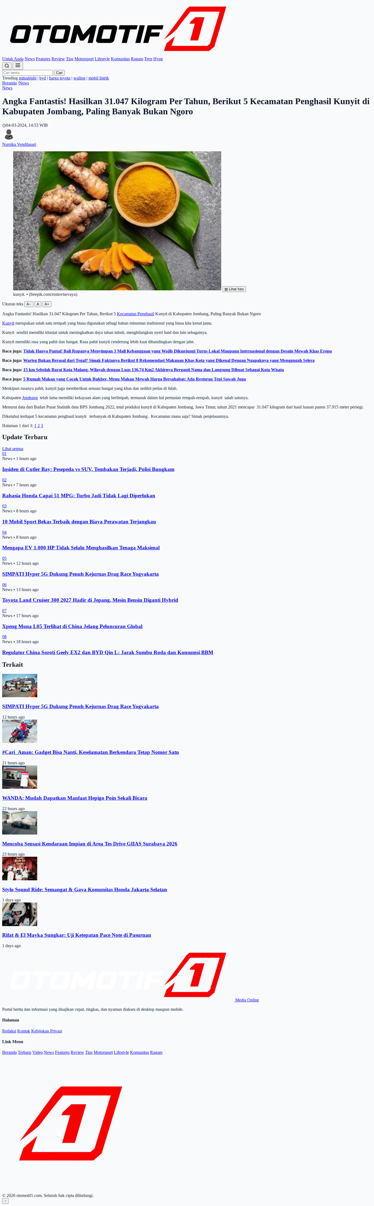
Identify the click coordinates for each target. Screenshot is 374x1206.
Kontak (23, 1031)
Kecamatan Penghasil (135, 313)
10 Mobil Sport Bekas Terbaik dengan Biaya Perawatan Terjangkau (79, 521)
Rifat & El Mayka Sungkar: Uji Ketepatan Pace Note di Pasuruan (76, 935)
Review (58, 58)
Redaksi (9, 1031)
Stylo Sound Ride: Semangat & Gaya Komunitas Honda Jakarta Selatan (84, 889)
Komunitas (120, 58)
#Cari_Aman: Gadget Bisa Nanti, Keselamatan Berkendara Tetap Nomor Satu (90, 752)
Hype (158, 58)
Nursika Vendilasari (19, 144)
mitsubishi (27, 78)
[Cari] (6, 66)
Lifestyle (102, 58)
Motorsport (84, 58)
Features (43, 58)
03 (4, 506)
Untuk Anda (13, 58)
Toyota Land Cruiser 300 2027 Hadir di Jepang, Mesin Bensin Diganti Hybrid (90, 600)
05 (4, 558)
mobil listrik (98, 78)
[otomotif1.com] (118, 54)
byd (42, 78)
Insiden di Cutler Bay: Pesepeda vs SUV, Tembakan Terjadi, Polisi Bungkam (88, 469)
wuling (79, 78)
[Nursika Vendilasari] (8, 139)
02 (4, 480)
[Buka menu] (18, 65)
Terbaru (24, 1052)
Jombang (30, 397)
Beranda (9, 83)
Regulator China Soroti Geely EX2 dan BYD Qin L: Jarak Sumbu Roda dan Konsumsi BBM (107, 652)
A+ (47, 304)
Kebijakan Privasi (46, 1031)
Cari (59, 73)
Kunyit (8, 323)
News (30, 58)
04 (4, 532)
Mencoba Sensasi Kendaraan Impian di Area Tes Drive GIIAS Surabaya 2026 (89, 844)
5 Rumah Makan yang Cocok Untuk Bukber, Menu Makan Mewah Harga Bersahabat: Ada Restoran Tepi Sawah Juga (134, 379)
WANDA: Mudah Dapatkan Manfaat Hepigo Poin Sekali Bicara (74, 798)
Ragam (137, 58)
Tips (69, 58)
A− (29, 304)
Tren (148, 58)
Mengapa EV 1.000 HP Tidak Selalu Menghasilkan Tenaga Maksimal (81, 547)
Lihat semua (12, 448)
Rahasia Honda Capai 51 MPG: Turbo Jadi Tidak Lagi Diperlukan (78, 495)
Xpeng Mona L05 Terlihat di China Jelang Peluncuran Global (72, 626)
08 (4, 636)
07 (4, 610)
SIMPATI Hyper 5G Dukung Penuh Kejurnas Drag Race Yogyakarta (80, 574)
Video (37, 1052)
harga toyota (59, 78)
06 (4, 584)
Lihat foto (234, 289)
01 (4, 453)
